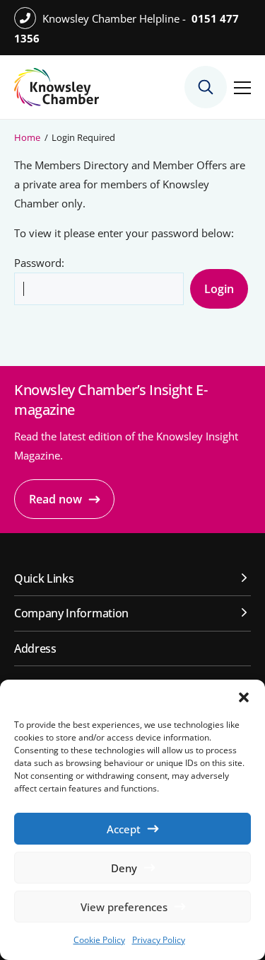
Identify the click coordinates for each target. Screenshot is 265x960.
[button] (244, 697)
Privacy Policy (158, 940)
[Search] (205, 87)
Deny (124, 868)
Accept (124, 829)
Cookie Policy (99, 940)
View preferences (124, 907)
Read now (55, 499)
